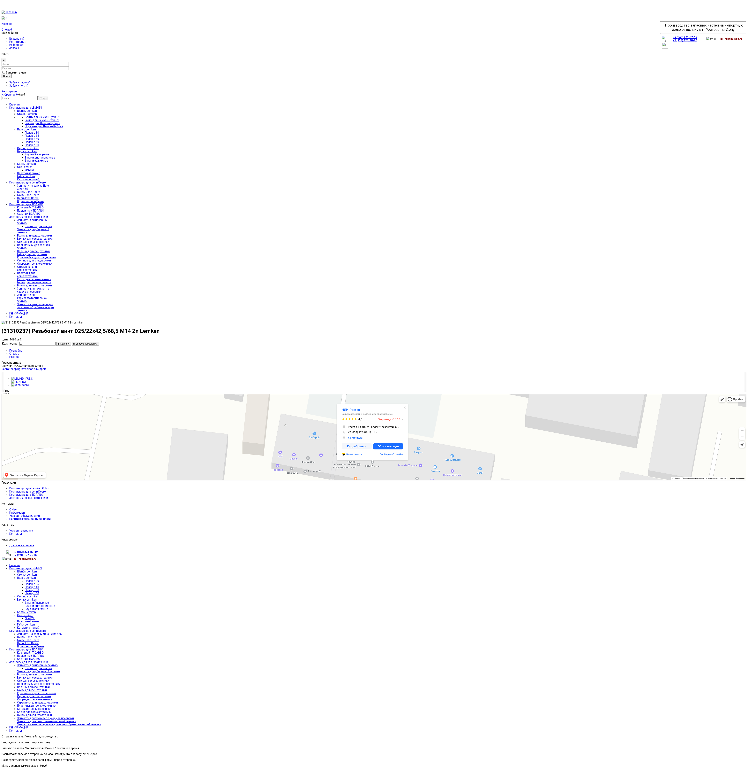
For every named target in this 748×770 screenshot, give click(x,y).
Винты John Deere (28, 637)
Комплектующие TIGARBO (26, 494)
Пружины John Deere (30, 646)
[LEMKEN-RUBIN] (22, 378)
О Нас (13, 509)
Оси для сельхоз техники (33, 680)
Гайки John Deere (28, 640)
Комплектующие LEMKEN (25, 568)
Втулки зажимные (36, 609)
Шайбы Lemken (27, 571)
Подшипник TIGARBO (30, 655)
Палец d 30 (32, 580)
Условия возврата (21, 530)
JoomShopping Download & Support (24, 368)
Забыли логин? (18, 85)
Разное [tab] (14, 356)
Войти (6, 76)
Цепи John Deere (28, 643)
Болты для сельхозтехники (34, 674)
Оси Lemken (25, 615)
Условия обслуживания (24, 515)
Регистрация (17, 41)
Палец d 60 (32, 593)
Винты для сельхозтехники (34, 715)
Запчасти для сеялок (38, 668)
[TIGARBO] (18, 381)
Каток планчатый (28, 627)
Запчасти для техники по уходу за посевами (45, 718)
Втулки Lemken (27, 599)
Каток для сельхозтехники (34, 708)
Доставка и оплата (21, 545)
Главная (14, 565)
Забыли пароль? (19, 82)
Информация (17, 512)
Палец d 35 (32, 584)
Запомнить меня (16, 72)
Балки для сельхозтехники (34, 711)
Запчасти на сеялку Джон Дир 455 (39, 633)
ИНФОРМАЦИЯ (18, 727)
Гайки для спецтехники (32, 690)
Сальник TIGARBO (28, 658)
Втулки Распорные (37, 602)
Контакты (15, 533)
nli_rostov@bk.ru (731, 38)
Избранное (16, 44)
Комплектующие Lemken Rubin (29, 488)
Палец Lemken (26, 577)
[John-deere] (20, 384)
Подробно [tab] (15, 350)
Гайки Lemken (26, 624)
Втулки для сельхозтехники (35, 677)
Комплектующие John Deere (27, 491)
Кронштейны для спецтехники (36, 693)
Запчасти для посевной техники (37, 665)
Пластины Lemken (28, 621)
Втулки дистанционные (40, 605)
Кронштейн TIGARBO (30, 652)
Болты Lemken (26, 612)
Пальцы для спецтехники (33, 686)
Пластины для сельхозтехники (36, 705)
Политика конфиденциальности (30, 518)
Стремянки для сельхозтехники (37, 702)
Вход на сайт (17, 38)
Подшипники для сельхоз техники (39, 683)
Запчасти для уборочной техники (38, 671)
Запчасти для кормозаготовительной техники (46, 721)
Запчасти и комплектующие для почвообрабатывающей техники (59, 724)
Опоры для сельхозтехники (34, 699)
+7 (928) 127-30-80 (685, 40)
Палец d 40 (32, 587)
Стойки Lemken (27, 574)
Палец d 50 (32, 590)
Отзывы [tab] (14, 353)
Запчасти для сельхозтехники (28, 497)
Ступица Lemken (28, 596)
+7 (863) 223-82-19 (685, 37)
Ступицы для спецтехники (34, 696)
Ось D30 (30, 618)
